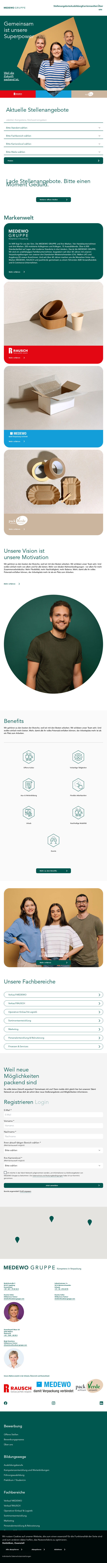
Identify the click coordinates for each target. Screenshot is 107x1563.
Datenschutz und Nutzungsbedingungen (48, 1176)
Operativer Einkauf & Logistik (18, 1510)
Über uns (8, 1444)
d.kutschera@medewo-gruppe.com (15, 1345)
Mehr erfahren (14, 272)
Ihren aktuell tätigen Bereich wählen (22, 1143)
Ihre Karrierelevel (14, 1159)
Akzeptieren (36, 1549)
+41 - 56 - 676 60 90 (61, 1289)
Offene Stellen (11, 1434)
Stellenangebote (62, 6)
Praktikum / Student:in (15, 1480)
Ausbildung (76, 6)
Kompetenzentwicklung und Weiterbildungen (26, 1470)
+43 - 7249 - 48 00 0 (10, 1335)
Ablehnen (58, 1549)
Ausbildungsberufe (13, 1465)
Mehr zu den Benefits (48, 871)
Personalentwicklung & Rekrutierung (22, 1525)
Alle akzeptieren (12, 1549)
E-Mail (8, 1110)
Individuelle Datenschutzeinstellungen (16, 1556)
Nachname (10, 1131)
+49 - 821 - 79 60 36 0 (11, 1289)
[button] (51, 1219)
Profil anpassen (25, 1191)
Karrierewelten (90, 6)
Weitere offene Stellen (49, 199)
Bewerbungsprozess (14, 1439)
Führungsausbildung (14, 1475)
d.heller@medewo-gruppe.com (14, 1299)
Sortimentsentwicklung (15, 1515)
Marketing (9, 1520)
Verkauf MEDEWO (13, 1500)
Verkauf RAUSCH (12, 1505)
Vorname (9, 1121)
